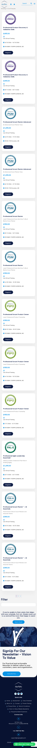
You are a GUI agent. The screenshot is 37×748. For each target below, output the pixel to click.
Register (8, 52)
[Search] (31, 3)
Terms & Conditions (24, 706)
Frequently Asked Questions (19, 711)
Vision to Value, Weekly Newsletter (19, 709)
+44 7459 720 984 (18, 731)
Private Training (27, 703)
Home (8, 700)
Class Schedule (27, 700)
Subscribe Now (11, 673)
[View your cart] (15, 4)
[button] (24, 744)
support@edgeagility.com (18, 738)
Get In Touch (18, 622)
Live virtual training (8, 38)
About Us (9, 703)
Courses (17, 703)
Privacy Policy (12, 706)
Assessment (16, 700)
